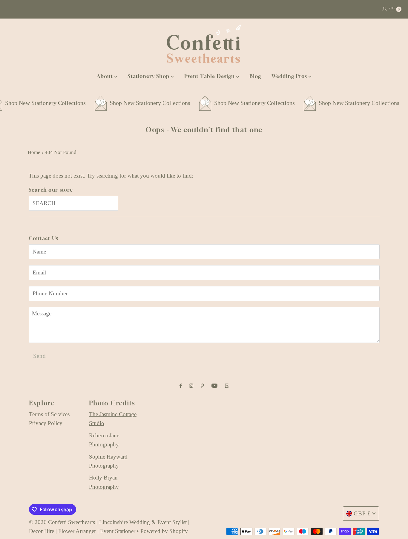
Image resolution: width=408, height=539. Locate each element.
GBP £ (362, 513)
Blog (255, 76)
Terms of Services (49, 414)
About (105, 76)
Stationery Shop (149, 76)
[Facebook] (181, 385)
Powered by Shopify (164, 531)
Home (34, 152)
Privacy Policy (45, 423)
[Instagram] (191, 385)
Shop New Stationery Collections (142, 103)
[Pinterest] (202, 385)
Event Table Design (210, 76)
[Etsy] (226, 385)
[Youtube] (214, 385)
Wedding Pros (290, 76)
